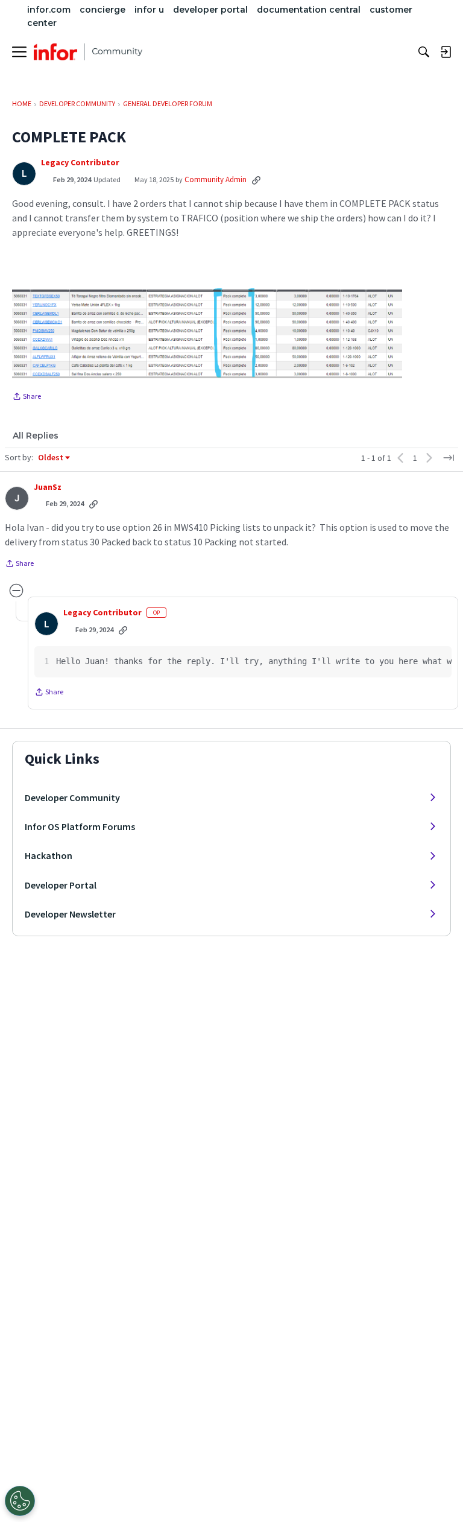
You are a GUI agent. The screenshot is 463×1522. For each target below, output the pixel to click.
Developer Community (72, 797)
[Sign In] (445, 52)
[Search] (424, 52)
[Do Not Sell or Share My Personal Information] (20, 1501)
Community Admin (215, 179)
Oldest (51, 458)
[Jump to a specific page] (448, 458)
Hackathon (48, 855)
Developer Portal (60, 885)
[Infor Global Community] (88, 52)
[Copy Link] (256, 179)
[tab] (35, 435)
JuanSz (47, 487)
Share (26, 398)
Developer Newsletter (70, 914)
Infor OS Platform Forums (80, 826)
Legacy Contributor (80, 162)
